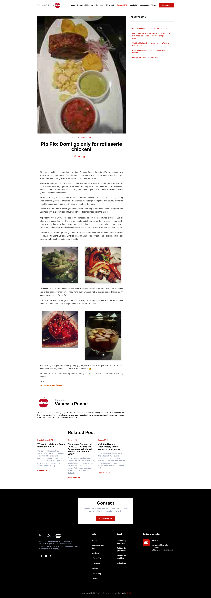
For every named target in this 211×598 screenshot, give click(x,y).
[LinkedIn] (84, 156)
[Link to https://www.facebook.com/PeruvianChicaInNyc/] (51, 556)
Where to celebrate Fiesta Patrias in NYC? (149, 28)
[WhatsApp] (88, 156)
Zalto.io (129, 593)
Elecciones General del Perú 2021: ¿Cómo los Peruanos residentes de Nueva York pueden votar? (151, 35)
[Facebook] (75, 156)
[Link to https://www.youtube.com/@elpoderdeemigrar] (46, 556)
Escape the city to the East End (145, 57)
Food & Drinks (85, 137)
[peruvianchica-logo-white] (50, 534)
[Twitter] (79, 156)
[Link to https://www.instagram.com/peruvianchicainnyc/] (41, 556)
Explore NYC (74, 137)
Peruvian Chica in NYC (52, 385)
